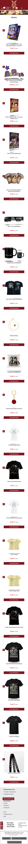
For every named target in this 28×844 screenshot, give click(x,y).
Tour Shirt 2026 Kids (14, 700)
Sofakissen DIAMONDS (14, 372)
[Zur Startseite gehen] (14, 3)
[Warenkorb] (16, 7)
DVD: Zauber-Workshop (14, 153)
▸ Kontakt (5, 803)
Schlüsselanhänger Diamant (14, 408)
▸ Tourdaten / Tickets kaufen (9, 791)
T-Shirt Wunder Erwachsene (14, 518)
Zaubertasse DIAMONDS (14, 262)
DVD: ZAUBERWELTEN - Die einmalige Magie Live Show (14, 44)
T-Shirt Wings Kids (14, 591)
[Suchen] (21, 8)
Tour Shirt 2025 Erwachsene (14, 299)
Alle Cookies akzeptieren (14, 842)
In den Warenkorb (14, 53)
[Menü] (1, 8)
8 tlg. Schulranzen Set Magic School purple (14, 81)
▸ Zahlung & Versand (7, 814)
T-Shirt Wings (14, 554)
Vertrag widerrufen (8, 798)
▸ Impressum (6, 805)
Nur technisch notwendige (19, 838)
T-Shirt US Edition (14, 736)
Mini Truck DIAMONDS (14, 226)
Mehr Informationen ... (14, 835)
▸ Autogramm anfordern (8, 794)
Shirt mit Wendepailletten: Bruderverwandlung (14, 190)
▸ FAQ (4, 816)
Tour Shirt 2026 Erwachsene (14, 663)
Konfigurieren (6, 838)
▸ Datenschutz (6, 807)
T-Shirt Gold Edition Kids (14, 481)
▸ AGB (4, 812)
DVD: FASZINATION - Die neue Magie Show (14, 117)
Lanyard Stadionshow (14, 773)
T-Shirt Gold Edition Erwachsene (14, 627)
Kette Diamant (14, 335)
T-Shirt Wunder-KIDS (14, 445)
